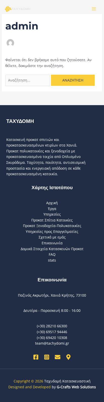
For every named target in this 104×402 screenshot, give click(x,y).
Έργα (52, 208)
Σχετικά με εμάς (52, 237)
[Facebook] (36, 357)
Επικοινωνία (52, 242)
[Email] (57, 357)
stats (52, 260)
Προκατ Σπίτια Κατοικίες (52, 220)
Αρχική (52, 202)
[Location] (68, 357)
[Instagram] (46, 357)
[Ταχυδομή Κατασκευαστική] (17, 9)
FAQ (52, 254)
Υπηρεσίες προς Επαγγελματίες (52, 231)
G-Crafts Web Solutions (76, 386)
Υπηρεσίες (52, 214)
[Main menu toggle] (94, 9)
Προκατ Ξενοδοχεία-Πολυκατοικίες (52, 225)
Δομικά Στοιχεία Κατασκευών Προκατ (52, 248)
